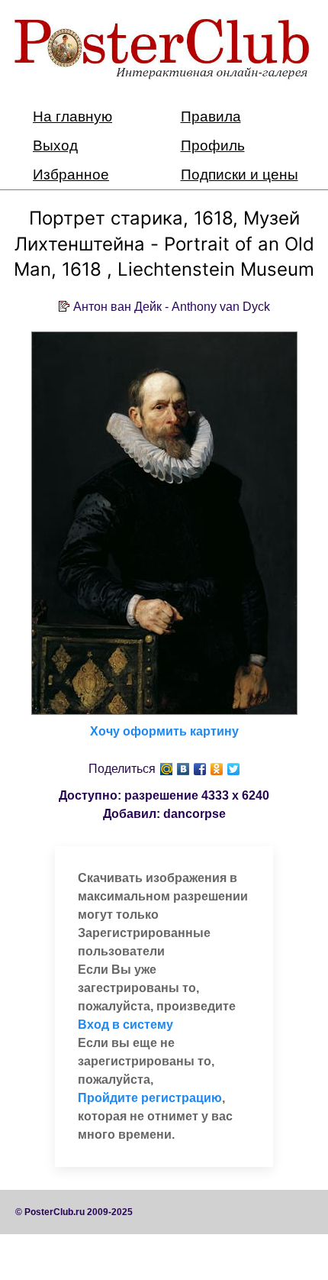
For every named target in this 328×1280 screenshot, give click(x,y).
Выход (55, 145)
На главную (72, 116)
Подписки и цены (239, 174)
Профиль (213, 145)
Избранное (71, 174)
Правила (211, 116)
